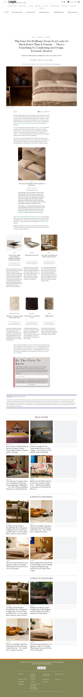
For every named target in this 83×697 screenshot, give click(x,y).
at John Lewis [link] (31, 323)
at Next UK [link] (32, 189)
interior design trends (43, 221)
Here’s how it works (56, 64)
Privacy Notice (22, 381)
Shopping (38, 5)
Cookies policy (22, 679)
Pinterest (58, 679)
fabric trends (39, 127)
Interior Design (12, 5)
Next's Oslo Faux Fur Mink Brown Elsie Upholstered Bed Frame (28, 123)
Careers (32, 679)
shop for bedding (17, 352)
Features (40, 37)
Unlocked (73, 5)
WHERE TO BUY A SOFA (72, 12)
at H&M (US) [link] (49, 323)
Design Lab (64, 5)
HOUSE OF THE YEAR (30, 12)
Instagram (46, 679)
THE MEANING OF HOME (58, 12)
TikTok (32, 681)
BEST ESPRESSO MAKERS (17, 12)
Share (16, 111)
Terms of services (31, 380)
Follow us (41, 111)
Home (33, 37)
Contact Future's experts (33, 675)
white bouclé (29, 210)
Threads (45, 681)
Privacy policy (59, 674)
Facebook (21, 681)
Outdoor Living (54, 5)
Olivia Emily (34, 60)
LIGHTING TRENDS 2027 (44, 12)
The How (30, 5)
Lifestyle (45, 5)
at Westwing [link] (14, 323)
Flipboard (21, 684)
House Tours (22, 5)
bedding (15, 130)
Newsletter (47, 111)
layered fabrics (33, 346)
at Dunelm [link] (32, 262)
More (41, 8)
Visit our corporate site (44, 664)
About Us (21, 674)
